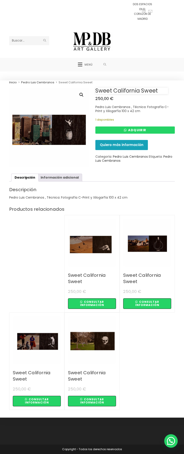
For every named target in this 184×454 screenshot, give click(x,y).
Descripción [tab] (25, 177)
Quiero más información (121, 144)
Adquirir (137, 130)
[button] (81, 95)
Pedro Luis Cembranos (37, 82)
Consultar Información (92, 303)
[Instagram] (144, 11)
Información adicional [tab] (60, 177)
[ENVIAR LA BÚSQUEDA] (45, 40)
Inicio (13, 82)
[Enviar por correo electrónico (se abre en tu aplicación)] (149, 11)
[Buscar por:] (105, 64)
